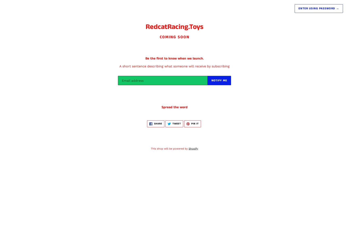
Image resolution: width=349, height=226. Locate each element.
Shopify (193, 148)
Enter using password (319, 8)
